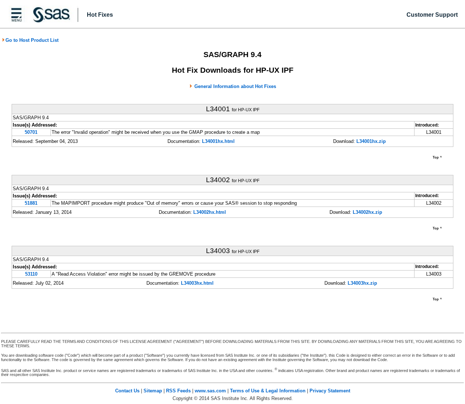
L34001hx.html (218, 141)
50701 (31, 132)
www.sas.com (210, 390)
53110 (31, 274)
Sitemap (152, 390)
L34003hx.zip (362, 283)
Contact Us (127, 390)
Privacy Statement (330, 390)
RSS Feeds (178, 390)
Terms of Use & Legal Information (268, 390)
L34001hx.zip (371, 141)
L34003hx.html (197, 283)
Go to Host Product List (31, 40)
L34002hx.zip (367, 212)
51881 (31, 203)
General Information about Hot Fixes (235, 86)
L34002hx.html (209, 212)
